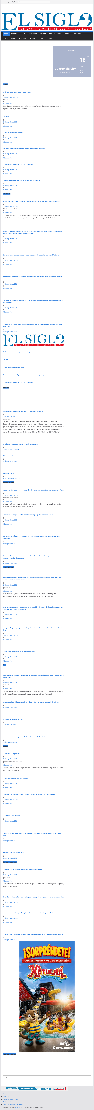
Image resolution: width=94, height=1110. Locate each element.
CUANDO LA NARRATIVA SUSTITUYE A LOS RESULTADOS (21, 180)
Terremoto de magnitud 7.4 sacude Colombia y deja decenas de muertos (28, 515)
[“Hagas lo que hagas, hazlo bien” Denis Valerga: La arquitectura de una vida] (34, 790)
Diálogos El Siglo (8, 473)
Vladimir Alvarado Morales (11, 209)
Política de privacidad (10, 1099)
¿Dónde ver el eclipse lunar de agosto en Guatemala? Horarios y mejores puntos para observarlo (32, 325)
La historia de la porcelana (12, 754)
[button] (20, 34)
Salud (6, 38)
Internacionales (55, 34)
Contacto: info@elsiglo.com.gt (13, 1104)
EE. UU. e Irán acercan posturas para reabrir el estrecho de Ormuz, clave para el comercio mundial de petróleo (30, 557)
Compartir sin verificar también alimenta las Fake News (22, 870)
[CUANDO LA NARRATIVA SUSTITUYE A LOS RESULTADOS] (34, 176)
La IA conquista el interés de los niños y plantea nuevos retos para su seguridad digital (33, 934)
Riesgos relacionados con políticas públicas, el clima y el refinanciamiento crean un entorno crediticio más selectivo (32, 579)
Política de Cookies (9, 1102)
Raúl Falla (6, 99)
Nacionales (15, 34)
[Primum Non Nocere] (34, 452)
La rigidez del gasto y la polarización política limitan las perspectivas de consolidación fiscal (33, 629)
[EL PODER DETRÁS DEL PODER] (34, 713)
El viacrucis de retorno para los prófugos (17, 92)
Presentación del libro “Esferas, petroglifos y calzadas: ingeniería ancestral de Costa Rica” (32, 834)
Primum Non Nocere (10, 456)
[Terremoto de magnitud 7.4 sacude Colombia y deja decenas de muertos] (34, 511)
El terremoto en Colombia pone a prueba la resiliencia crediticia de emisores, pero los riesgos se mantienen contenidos (33, 608)
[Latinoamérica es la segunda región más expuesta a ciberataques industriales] (34, 909)
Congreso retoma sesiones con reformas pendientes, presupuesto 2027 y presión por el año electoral (33, 301)
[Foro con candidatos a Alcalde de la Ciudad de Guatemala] (34, 399)
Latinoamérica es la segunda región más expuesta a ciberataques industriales (30, 913)
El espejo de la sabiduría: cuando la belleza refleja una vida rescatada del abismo (31, 702)
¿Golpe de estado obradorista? (13, 133)
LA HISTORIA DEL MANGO (11, 816)
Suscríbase (6, 1097)
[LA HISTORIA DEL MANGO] (34, 809)
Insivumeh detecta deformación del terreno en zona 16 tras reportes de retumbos (31, 201)
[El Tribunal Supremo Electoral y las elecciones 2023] (34, 438)
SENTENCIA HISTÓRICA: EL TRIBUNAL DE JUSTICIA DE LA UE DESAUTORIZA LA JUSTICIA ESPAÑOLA (31, 537)
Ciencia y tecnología (18, 38)
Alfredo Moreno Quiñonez (11, 685)
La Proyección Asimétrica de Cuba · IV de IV (18, 164)
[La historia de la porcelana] (34, 750)
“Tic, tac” (6, 117)
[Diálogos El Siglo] (34, 466)
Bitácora (43, 34)
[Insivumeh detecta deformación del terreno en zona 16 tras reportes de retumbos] (34, 197)
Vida (41, 38)
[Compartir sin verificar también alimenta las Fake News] (34, 865)
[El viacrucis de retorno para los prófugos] (34, 88)
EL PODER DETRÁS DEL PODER (13, 719)
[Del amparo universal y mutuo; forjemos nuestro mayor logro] (34, 144)
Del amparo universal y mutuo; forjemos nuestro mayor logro (24, 148)
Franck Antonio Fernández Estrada (13, 761)
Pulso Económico (30, 34)
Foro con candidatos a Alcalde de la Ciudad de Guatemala (23, 411)
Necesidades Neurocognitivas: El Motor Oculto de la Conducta (24, 737)
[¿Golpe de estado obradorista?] (34, 128)
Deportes (77, 34)
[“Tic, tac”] (34, 113)
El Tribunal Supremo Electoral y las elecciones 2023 (20, 444)
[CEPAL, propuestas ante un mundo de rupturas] (34, 645)
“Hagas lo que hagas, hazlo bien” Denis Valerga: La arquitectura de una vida (29, 794)
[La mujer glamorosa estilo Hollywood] (34, 774)
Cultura (32, 38)
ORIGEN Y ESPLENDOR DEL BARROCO (15, 853)
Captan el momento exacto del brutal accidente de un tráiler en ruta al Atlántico (31, 255)
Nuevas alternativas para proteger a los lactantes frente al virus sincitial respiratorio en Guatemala (33, 676)
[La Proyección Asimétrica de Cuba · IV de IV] (34, 160)
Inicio (6, 34)
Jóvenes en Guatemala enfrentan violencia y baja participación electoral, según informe (33, 490)
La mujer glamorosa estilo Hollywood (15, 778)
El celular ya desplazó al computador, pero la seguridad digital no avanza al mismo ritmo (33, 897)
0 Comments (7, 103)
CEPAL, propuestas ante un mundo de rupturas (19, 651)
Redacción (7, 419)
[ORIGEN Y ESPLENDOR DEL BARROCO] (34, 846)
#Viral (50, 38)
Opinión (66, 34)
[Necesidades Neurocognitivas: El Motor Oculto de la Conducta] (34, 730)
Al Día (5, 1094)
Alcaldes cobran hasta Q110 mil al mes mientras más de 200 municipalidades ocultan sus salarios (32, 278)
